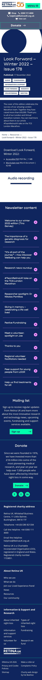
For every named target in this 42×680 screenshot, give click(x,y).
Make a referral (27, 662)
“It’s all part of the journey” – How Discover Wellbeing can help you (18, 255)
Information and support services (10, 633)
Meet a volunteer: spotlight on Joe (14, 334)
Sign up (16, 431)
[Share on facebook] (14, 494)
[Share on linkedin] (27, 494)
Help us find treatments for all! (18, 383)
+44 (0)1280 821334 (24, 524)
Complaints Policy (29, 665)
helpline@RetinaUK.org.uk (22, 16)
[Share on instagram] (21, 494)
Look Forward (11, 89)
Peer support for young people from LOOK (17, 370)
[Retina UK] (13, 4)
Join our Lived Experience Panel (19, 585)
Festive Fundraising (15, 322)
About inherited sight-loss (11, 621)
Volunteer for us (10, 642)
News (6, 589)
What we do (9, 581)
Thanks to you (12, 346)
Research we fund (27, 642)
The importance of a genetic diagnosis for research (16, 239)
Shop (14, 13)
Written (24, 93)
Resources (14, 134)
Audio (7, 80)
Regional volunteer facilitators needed (15, 357)
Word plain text (12, 163)
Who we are (9, 577)
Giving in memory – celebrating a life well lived (16, 310)
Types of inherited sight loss (28, 623)
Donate (16, 25)
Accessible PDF (12, 159)
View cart (22, 19)
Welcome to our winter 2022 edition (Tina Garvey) (17, 223)
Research (25, 89)
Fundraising (19, 80)
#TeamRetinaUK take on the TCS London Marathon (18, 281)
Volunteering (11, 93)
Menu (31, 6)
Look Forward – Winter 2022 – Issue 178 (19, 137)
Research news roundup (18, 268)
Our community (11, 598)
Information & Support (15, 84)
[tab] (6, 134)
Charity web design (29, 672)
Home (4, 134)
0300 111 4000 (27, 13)
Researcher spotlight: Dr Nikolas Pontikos (18, 295)
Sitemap (5, 672)
